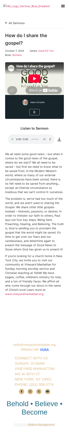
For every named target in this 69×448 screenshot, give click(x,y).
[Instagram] (30, 391)
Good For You (46, 50)
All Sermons (16, 23)
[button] (63, 6)
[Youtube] (47, 391)
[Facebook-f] (21, 391)
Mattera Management (41, 424)
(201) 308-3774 (41, 384)
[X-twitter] (39, 391)
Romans (17, 54)
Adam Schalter (37, 102)
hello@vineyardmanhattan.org (34, 345)
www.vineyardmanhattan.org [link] (24, 294)
